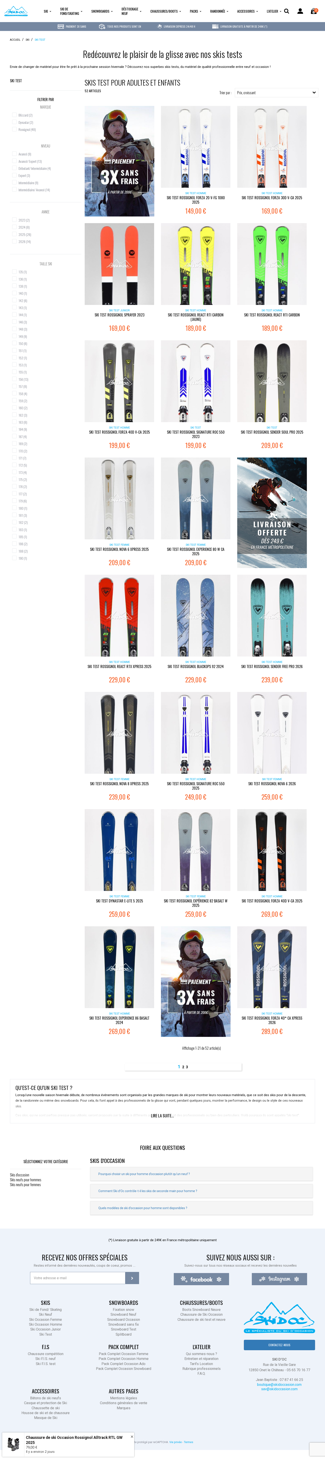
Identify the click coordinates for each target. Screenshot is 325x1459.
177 (23, 494)
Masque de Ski (45, 1418)
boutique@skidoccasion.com (279, 1384)
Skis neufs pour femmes (25, 1184)
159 (23, 400)
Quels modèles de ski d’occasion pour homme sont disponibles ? (142, 1208)
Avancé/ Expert (30, 161)
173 (23, 472)
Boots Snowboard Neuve (201, 1310)
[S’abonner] (132, 1278)
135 (23, 272)
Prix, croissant (246, 92)
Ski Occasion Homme (45, 1324)
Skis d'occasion (19, 1175)
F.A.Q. (201, 1373)
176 (23, 486)
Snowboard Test (123, 1329)
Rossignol (27, 129)
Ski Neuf (45, 1314)
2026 (25, 241)
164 (23, 429)
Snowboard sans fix (123, 1324)
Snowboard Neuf (123, 1314)
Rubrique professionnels (201, 1369)
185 (23, 536)
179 (23, 501)
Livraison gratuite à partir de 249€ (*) (243, 26)
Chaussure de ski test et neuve (202, 1319)
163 (23, 422)
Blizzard (25, 115)
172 (23, 465)
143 (23, 307)
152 (23, 358)
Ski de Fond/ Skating (45, 1310)
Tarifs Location (201, 1364)
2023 (24, 220)
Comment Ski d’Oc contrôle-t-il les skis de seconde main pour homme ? (147, 1191)
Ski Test (16, 80)
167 (23, 436)
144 (23, 314)
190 (23, 558)
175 (23, 479)
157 (23, 386)
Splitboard (124, 1334)
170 (23, 451)
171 (22, 458)
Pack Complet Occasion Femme (123, 1354)
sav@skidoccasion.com (279, 1389)
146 (23, 322)
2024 (24, 227)
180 (23, 508)
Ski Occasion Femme (45, 1319)
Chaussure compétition (45, 1354)
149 (23, 336)
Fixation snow (123, 1310)
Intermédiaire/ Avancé (34, 190)
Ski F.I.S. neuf (45, 1359)
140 (23, 293)
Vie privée (175, 1442)
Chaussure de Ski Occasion (201, 1314)
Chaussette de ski (46, 1408)
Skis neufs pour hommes (25, 1179)
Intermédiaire (28, 182)
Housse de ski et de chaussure (45, 1413)
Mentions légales (123, 1398)
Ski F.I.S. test (45, 1364)
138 (23, 286)
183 (23, 529)
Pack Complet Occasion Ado (123, 1364)
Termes (188, 1442)
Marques (123, 1408)
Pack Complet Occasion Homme (124, 1359)
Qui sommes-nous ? (201, 1354)
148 (23, 329)
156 (23, 379)
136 (23, 279)
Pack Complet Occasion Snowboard (123, 1369)
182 (23, 522)
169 (23, 443)
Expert (24, 175)
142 (23, 300)
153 (23, 365)
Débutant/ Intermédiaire (35, 168)
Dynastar (26, 122)
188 (23, 551)
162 (23, 415)
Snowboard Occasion (123, 1319)
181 (23, 515)
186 (23, 544)
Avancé (25, 154)
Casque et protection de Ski (45, 1403)
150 (23, 343)
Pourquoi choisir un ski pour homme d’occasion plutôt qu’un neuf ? (144, 1174)
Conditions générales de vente (123, 1403)
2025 (25, 234)
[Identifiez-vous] (300, 11)
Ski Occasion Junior (45, 1329)
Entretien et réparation (201, 1359)
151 (23, 350)
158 (23, 393)
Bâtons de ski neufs (45, 1398)
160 (23, 408)
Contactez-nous (279, 1344)
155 (23, 372)
